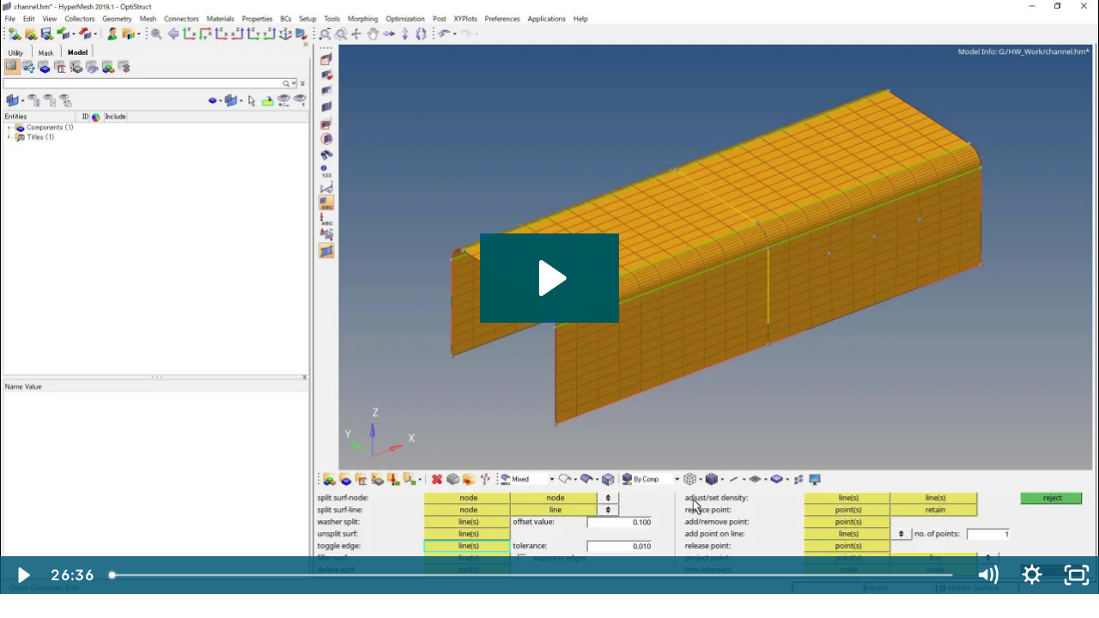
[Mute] (987, 575)
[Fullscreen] (1076, 575)
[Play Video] (22, 575)
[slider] (533, 575)
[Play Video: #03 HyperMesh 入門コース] (550, 278)
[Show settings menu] (1032, 575)
